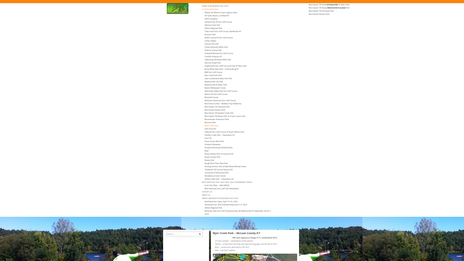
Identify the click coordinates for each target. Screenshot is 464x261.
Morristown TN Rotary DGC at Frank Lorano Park (225, 116)
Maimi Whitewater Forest (215, 88)
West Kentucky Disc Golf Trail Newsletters (222, 188)
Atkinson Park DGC (212, 25)
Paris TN (208, 138)
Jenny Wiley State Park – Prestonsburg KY (222, 69)
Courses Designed (210, 9)
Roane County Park (212, 157)
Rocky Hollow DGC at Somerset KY (219, 154)
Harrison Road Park (213, 63)
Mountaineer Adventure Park (217, 119)
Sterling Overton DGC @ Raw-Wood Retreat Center (225, 166)
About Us (206, 195)
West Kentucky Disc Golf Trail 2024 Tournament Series (227, 182)
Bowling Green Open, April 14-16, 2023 (221, 201)
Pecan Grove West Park (214, 141)
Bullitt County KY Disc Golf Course (219, 37)
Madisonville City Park (214, 81)
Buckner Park (210, 34)
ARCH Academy (211, 19)
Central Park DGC (212, 44)
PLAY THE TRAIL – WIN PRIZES (217, 185)
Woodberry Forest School (215, 176)
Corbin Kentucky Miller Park (216, 47)
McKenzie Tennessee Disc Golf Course (220, 100)
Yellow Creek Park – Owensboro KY (219, 179)
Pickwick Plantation (213, 144)
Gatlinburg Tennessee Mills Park (218, 59)
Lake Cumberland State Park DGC (218, 78)
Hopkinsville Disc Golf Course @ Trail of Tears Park (226, 66)
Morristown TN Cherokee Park (217, 106)
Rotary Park (209, 160)
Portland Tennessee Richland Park (218, 147)
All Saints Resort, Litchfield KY (217, 15)
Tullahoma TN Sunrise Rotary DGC (219, 169)
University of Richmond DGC (217, 172)
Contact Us (207, 192)
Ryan (207, 150)
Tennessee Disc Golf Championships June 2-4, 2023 (226, 204)
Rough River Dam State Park (216, 163)
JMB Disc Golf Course (213, 72)
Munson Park (210, 122)
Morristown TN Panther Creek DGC (219, 113)
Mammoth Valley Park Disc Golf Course (221, 91)
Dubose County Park (213, 50)
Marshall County (211, 97)
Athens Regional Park (213, 28)
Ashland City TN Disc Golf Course (218, 22)
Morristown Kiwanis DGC (215, 110)
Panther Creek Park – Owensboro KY (220, 135)
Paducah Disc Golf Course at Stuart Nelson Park (224, 132)
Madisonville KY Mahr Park (216, 84)
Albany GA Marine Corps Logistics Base (221, 12)
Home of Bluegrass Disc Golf (215, 6)
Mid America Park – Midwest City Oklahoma (223, 103)
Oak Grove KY (210, 128)
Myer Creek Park (211, 125)
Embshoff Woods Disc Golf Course (219, 53)
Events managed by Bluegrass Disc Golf (220, 198)
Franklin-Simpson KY (213, 56)
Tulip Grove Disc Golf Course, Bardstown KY (223, 31)
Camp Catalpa (210, 41)
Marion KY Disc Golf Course (216, 94)
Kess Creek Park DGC (213, 75)
